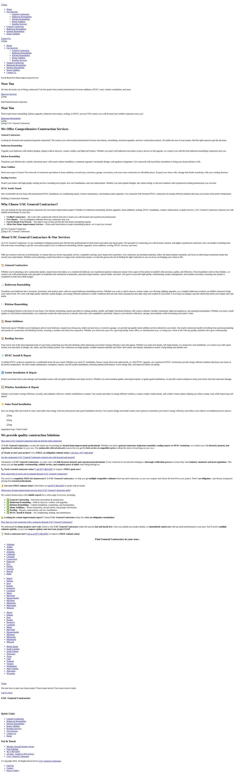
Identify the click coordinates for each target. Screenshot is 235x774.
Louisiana (11, 591)
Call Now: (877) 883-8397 (81, 453)
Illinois (9, 578)
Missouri (10, 608)
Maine (9, 593)
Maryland (11, 595)
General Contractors (20, 14)
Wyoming (11, 673)
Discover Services (9, 94)
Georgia (10, 569)
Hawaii (10, 571)
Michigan (11, 600)
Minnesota (11, 603)
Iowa (9, 583)
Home (9, 9)
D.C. (9, 564)
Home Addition (18, 21)
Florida (10, 566)
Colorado (11, 556)
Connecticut (12, 559)
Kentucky (11, 588)
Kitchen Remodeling (21, 19)
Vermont (10, 661)
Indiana (10, 581)
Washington (12, 666)
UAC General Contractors (18, 756)
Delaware (11, 561)
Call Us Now (7, 693)
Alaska (10, 547)
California (11, 554)
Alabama (10, 544)
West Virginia (12, 668)
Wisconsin (11, 671)
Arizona (10, 549)
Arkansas (11, 552)
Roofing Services (19, 24)
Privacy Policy (13, 770)
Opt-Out (10, 765)
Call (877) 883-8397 (44, 469)
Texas (9, 656)
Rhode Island (12, 646)
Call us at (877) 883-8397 (37, 534)
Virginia (10, 663)
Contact (10, 768)
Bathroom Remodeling (22, 17)
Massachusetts (13, 598)
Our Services (12, 12)
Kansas (10, 586)
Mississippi (11, 605)
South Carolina (13, 649)
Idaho (9, 574)
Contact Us (6, 38)
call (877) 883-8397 (55, 486)
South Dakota (12, 651)
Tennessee (11, 654)
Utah (9, 659)
